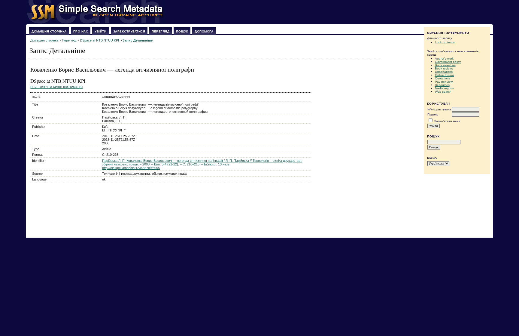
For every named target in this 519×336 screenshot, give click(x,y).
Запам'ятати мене (447, 121)
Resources (442, 85)
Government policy (448, 61)
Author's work (444, 58)
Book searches (445, 65)
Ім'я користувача (439, 109)
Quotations (442, 78)
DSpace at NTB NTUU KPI (99, 40)
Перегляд (160, 31)
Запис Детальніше (138, 40)
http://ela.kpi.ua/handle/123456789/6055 (131, 168)
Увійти (100, 31)
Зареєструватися (129, 31)
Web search (443, 91)
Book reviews (444, 68)
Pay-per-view (444, 81)
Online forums (444, 75)
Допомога (204, 31)
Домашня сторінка (49, 31)
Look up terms (445, 42)
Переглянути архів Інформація (56, 87)
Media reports (444, 88)
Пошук (182, 31)
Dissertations (444, 71)
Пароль (432, 114)
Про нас (80, 31)
